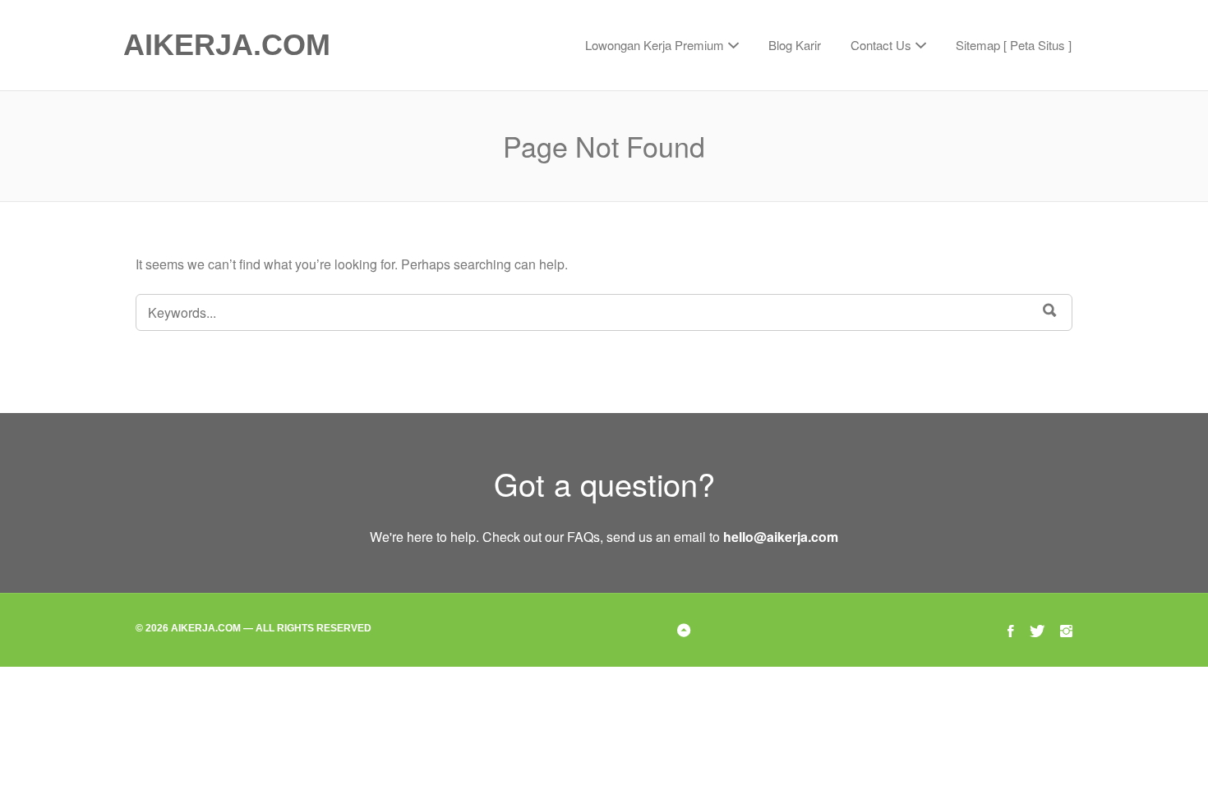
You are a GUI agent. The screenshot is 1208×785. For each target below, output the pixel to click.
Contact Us (881, 44)
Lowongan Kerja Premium (654, 44)
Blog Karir (794, 44)
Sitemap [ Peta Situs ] (1014, 44)
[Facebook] (1010, 629)
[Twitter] (1037, 629)
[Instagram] (1066, 629)
